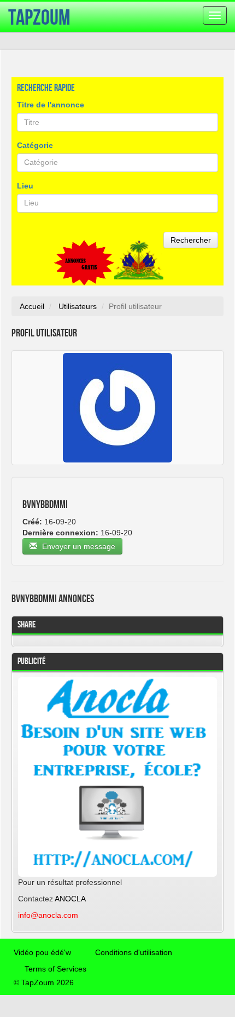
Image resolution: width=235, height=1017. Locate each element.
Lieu (25, 185)
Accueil (32, 306)
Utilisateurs (77, 306)
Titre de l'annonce (50, 104)
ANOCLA (70, 898)
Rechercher (191, 240)
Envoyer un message (77, 546)
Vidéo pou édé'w (42, 952)
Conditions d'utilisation (133, 952)
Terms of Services (55, 968)
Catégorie (35, 145)
